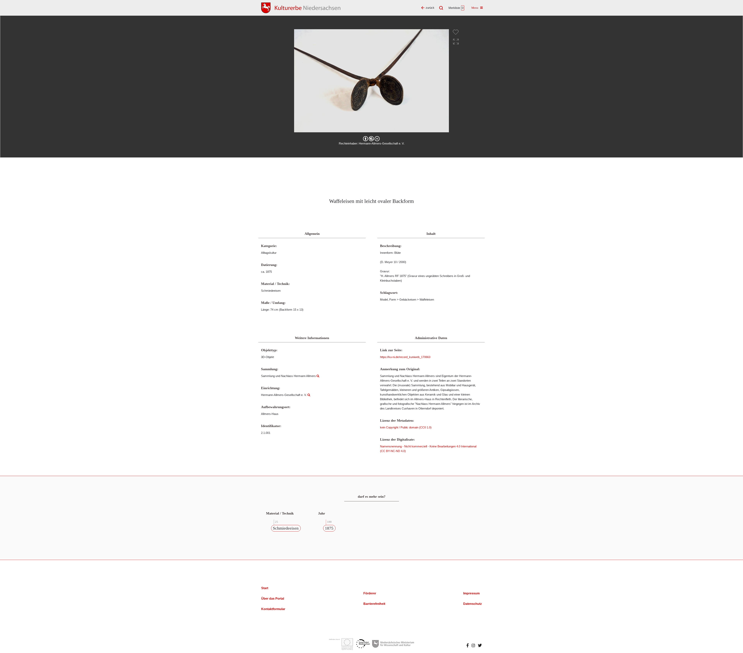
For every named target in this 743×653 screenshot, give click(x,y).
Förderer (369, 593)
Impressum (471, 593)
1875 (329, 528)
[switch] (456, 32)
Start (264, 588)
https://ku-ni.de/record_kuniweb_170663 (405, 357)
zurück (430, 7)
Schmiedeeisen (286, 528)
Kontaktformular (273, 609)
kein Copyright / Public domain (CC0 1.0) (405, 427)
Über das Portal (272, 598)
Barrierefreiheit (374, 603)
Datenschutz (472, 603)
